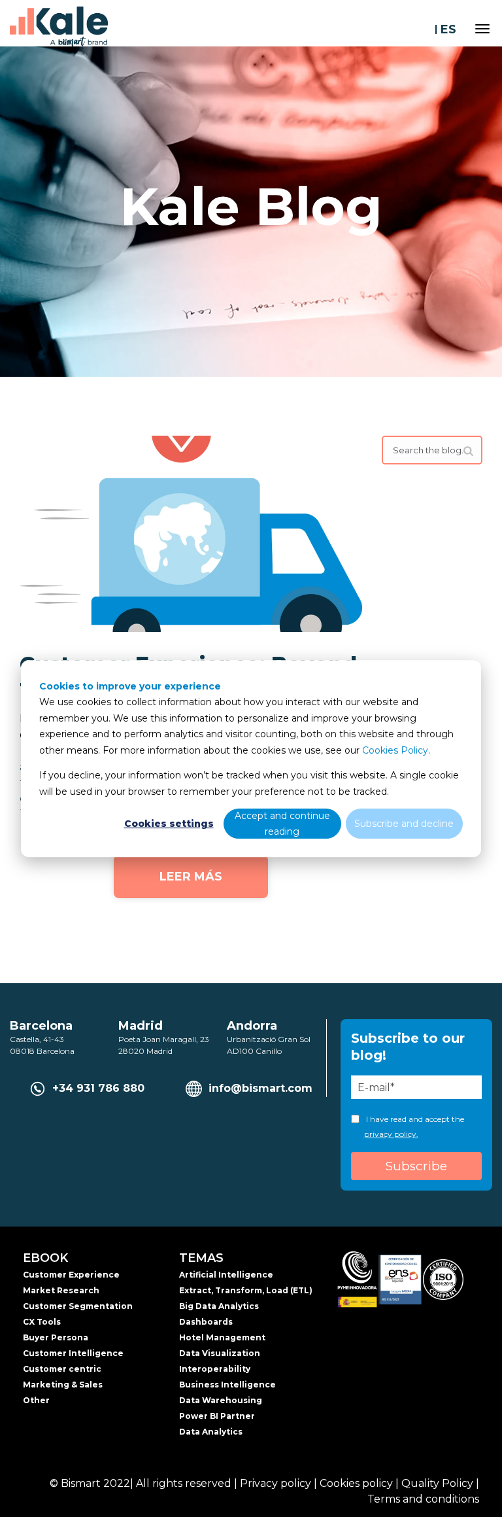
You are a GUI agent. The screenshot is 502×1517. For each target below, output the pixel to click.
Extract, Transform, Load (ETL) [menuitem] (245, 1290)
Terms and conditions (423, 1499)
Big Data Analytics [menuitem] (219, 1306)
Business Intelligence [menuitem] (227, 1384)
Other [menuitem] (36, 1400)
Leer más (190, 876)
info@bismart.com (260, 1088)
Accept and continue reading (282, 824)
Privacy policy (275, 1483)
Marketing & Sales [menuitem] (63, 1384)
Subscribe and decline (404, 823)
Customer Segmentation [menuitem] (78, 1306)
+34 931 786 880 (98, 1088)
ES (448, 29)
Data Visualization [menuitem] (219, 1353)
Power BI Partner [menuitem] (217, 1416)
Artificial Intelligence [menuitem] (226, 1275)
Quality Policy (437, 1483)
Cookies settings (169, 823)
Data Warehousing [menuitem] (220, 1400)
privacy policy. (391, 1134)
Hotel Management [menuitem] (222, 1337)
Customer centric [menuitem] (62, 1369)
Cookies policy (356, 1483)
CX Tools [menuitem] (42, 1322)
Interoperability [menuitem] (214, 1369)
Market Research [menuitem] (61, 1290)
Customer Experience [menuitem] (71, 1275)
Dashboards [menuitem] (206, 1322)
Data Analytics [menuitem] (211, 1432)
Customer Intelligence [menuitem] (73, 1353)
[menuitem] (475, 497)
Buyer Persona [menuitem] (55, 1337)
